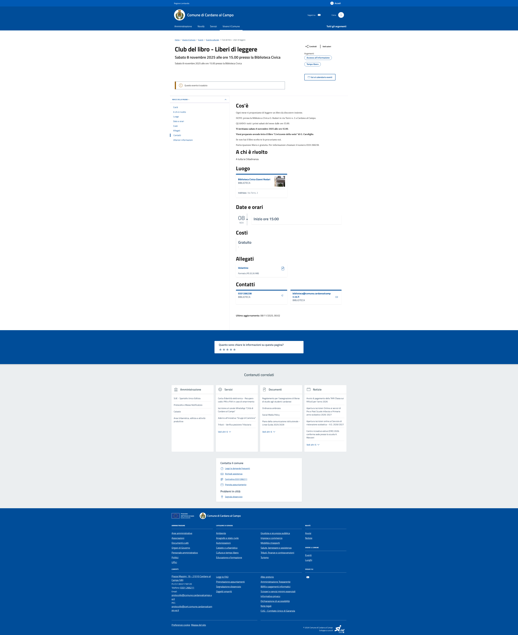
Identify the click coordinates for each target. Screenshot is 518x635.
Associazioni (178, 538)
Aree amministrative (182, 533)
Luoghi (308, 560)
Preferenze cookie (181, 625)
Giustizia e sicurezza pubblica (275, 533)
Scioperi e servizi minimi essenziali (278, 591)
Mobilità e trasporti (270, 543)
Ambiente (221, 533)
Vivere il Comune (231, 26)
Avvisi (308, 533)
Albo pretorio (267, 577)
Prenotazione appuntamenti (230, 582)
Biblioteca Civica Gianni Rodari (254, 179)
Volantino (246, 268)
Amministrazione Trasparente (275, 582)
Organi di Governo (181, 548)
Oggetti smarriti (224, 591)
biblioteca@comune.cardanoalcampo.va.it (312, 295)
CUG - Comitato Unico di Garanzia (278, 611)
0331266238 (245, 293)
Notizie (308, 538)
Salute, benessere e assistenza (276, 548)
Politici (175, 557)
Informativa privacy (270, 596)
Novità (201, 26)
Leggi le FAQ (222, 577)
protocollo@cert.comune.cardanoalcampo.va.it (192, 608)
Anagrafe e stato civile (227, 538)
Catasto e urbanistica (226, 548)
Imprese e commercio (271, 538)
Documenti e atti (180, 543)
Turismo (265, 557)
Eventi (308, 555)
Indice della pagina (180, 99)
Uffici (174, 562)
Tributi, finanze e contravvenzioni (277, 552)
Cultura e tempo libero (227, 552)
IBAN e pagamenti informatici (275, 586)
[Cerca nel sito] (341, 15)
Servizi (213, 26)
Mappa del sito (198, 625)
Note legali (266, 606)
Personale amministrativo (185, 552)
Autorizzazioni (223, 543)
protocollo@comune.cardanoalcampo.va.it (192, 597)
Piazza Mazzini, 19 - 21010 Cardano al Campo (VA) (191, 578)
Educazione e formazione (229, 557)
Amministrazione (183, 26)
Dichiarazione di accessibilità (275, 601)
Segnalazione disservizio (228, 586)
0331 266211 (187, 587)
